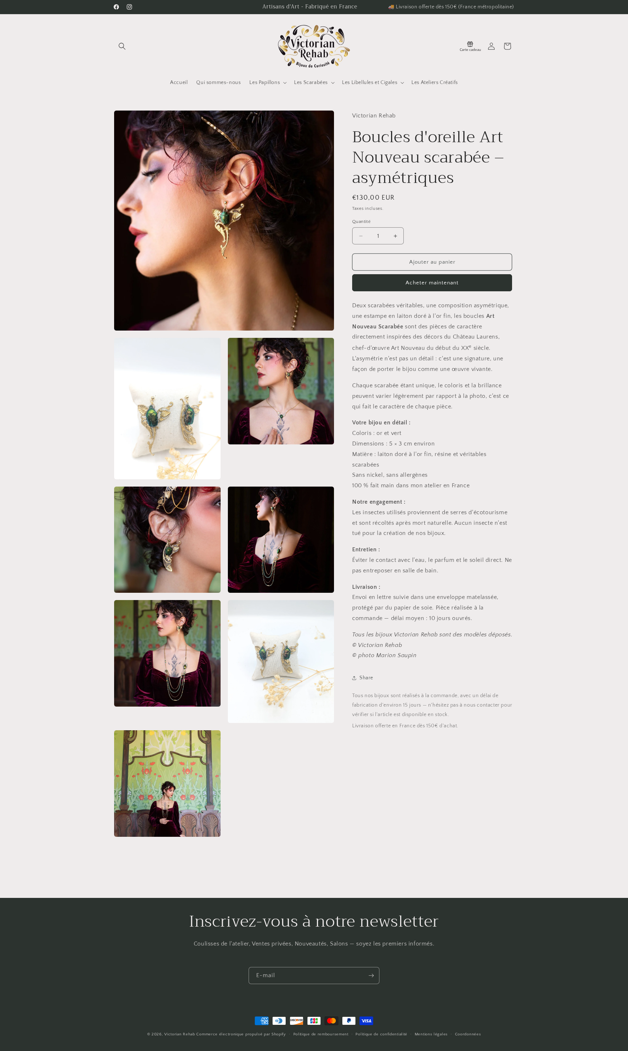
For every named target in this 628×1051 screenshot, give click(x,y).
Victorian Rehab (179, 1034)
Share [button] (366, 678)
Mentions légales (431, 1034)
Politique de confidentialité (381, 1034)
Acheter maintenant (432, 283)
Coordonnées (468, 1034)
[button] (122, 46)
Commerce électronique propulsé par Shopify (241, 1034)
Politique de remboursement (321, 1034)
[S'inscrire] (371, 975)
